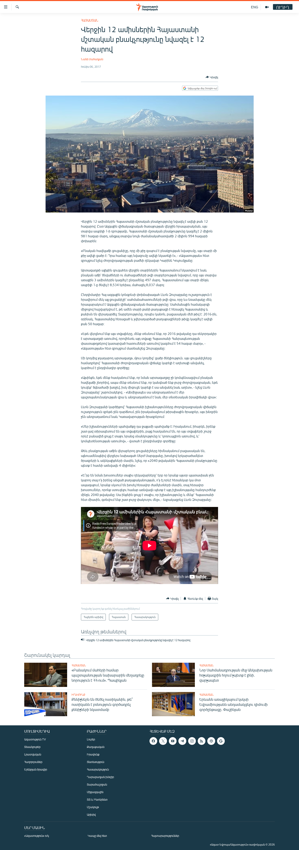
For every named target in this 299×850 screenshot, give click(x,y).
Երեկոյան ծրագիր (35, 769)
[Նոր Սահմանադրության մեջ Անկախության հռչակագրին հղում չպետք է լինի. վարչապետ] (173, 675)
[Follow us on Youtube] (173, 741)
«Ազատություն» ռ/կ (36, 835)
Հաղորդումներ (33, 762)
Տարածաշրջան (97, 784)
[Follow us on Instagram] (192, 741)
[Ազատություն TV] (267, 7)
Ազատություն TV (35, 739)
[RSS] (201, 741)
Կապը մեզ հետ (97, 835)
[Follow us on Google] (221, 741)
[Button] (212, 77)
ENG (254, 7)
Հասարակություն (98, 769)
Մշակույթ (93, 807)
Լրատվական (32, 754)
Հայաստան (89, 20)
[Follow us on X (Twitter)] (163, 741)
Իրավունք (78, 694)
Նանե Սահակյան (92, 59)
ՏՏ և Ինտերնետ (97, 799)
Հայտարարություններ (165, 835)
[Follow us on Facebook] (153, 741)
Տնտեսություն (95, 762)
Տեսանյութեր (32, 747)
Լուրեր (91, 739)
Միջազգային (95, 792)
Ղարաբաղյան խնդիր (100, 777)
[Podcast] (211, 741)
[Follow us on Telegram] (182, 741)
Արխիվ (91, 814)
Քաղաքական (95, 747)
